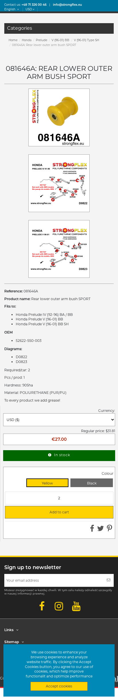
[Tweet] (100, 530)
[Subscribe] (108, 580)
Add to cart (39, 512)
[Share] (92, 530)
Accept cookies (59, 686)
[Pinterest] (109, 530)
